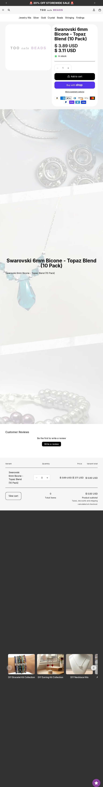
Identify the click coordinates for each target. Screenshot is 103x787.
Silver (36, 17)
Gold (43, 17)
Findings (80, 17)
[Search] (9, 10)
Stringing (69, 17)
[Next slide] (95, 3)
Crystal (51, 17)
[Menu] (3, 10)
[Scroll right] (93, 667)
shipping (94, 501)
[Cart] (100, 10)
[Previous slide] (6, 3)
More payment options (74, 92)
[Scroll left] (9, 667)
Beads (60, 17)
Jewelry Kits (25, 17)
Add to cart (76, 76)
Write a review (51, 444)
